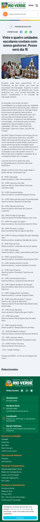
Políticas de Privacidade (20, 509)
